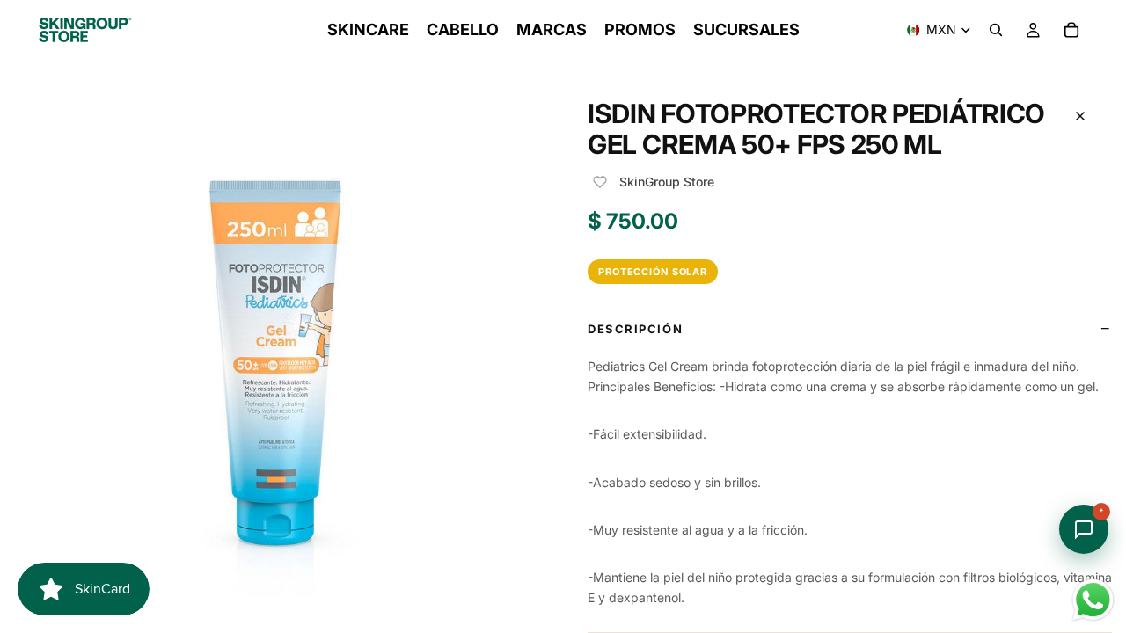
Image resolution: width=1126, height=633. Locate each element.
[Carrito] (1071, 30)
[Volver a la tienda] (1080, 116)
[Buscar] (995, 30)
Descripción (635, 329)
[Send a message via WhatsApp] (1093, 600)
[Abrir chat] (1083, 529)
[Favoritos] (600, 182)
